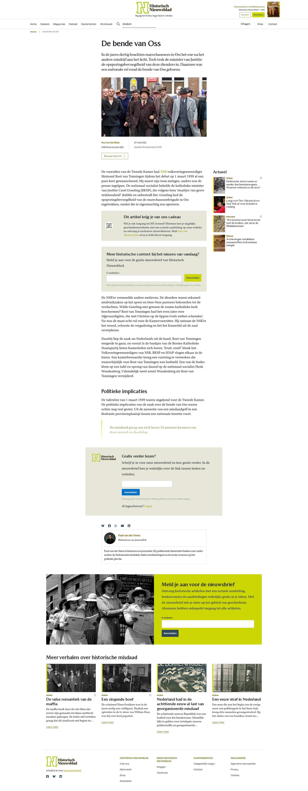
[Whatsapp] (116, 525)
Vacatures (162, 772)
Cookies (235, 775)
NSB (163, 172)
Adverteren (126, 780)
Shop (260, 23)
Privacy (234, 769)
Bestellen (245, 14)
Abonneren (258, 14)
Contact (272, 23)
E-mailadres (113, 273)
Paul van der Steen (110, 142)
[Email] (122, 525)
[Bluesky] (102, 525)
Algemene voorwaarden (243, 763)
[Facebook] (109, 525)
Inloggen (161, 766)
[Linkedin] (129, 525)
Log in (148, 506)
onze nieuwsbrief (72, 770)
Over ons (124, 763)
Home (33, 31)
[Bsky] (54, 776)
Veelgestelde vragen (204, 763)
